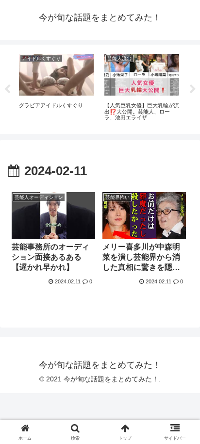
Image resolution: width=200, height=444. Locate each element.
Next (193, 89)
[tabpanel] (56, 87)
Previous (7, 89)
